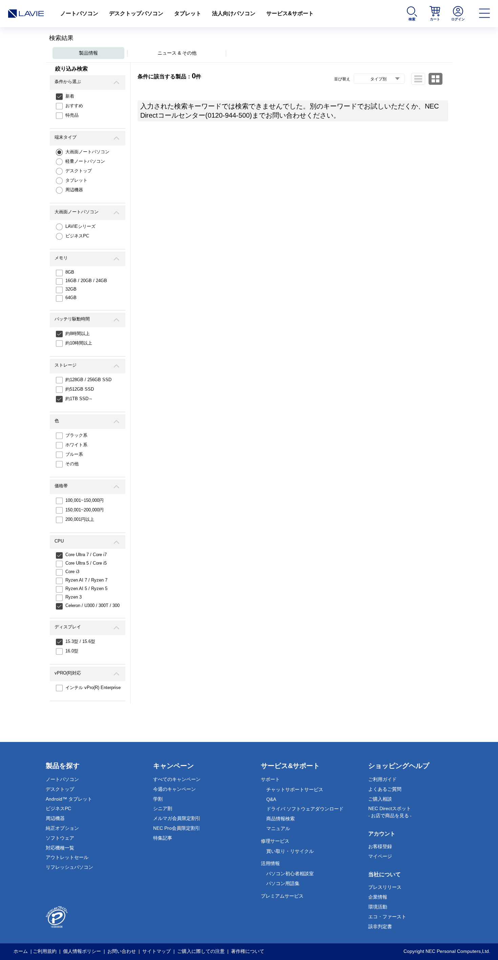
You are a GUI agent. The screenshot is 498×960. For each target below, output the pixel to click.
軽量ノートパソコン (85, 161)
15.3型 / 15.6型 (80, 641)
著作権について (247, 951)
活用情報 (270, 863)
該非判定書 (380, 926)
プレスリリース (384, 887)
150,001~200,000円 (84, 509)
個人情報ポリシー (82, 951)
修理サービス (275, 841)
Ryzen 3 (73, 597)
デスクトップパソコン (136, 13)
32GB (71, 289)
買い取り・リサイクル (290, 851)
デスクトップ (78, 170)
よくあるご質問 (384, 789)
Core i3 (72, 571)
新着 (69, 96)
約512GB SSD (79, 389)
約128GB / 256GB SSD (88, 379)
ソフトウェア (60, 838)
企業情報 (377, 897)
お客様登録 (380, 846)
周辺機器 (74, 189)
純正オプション (62, 828)
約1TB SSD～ (79, 398)
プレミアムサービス (282, 896)
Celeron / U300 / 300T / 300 (92, 605)
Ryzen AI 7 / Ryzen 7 (86, 580)
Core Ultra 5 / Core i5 (86, 563)
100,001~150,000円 (84, 500)
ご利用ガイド (382, 779)
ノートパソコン (79, 13)
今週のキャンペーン (174, 789)
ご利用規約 (45, 951)
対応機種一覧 (60, 847)
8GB (69, 272)
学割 (158, 799)
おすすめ (74, 105)
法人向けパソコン (233, 13)
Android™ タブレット (69, 799)
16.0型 (71, 650)
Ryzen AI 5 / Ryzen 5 (86, 588)
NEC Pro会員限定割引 (176, 828)
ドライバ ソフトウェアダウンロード (305, 808)
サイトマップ (156, 951)
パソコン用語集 (282, 883)
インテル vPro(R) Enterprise (93, 687)
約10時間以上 (78, 343)
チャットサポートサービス (294, 789)
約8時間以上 (77, 333)
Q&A (271, 799)
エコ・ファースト (387, 916)
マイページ (380, 856)
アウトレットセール (67, 857)
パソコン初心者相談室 (290, 873)
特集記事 (162, 838)
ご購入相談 (380, 799)
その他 (72, 463)
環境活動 (377, 906)
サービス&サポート (290, 13)
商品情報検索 (280, 818)
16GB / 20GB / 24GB (86, 280)
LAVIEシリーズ (80, 226)
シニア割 (162, 808)
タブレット (187, 13)
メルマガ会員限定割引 (177, 818)
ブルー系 (74, 454)
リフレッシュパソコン (69, 867)
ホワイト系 (76, 444)
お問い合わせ (121, 951)
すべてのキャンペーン (177, 779)
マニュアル (278, 828)
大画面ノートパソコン (87, 151)
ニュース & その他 (177, 53)
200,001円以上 (79, 519)
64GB (71, 297)
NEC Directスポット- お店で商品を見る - (390, 812)
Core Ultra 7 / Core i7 (86, 554)
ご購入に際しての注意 (201, 951)
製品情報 (88, 53)
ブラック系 (76, 435)
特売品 (72, 115)
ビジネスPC (77, 235)
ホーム (21, 951)
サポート (270, 779)
